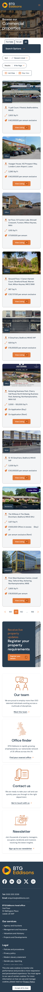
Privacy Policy (29, 981)
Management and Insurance (14, 929)
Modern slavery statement (14, 957)
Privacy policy (9, 953)
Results (7, 65)
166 (32, 612)
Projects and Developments (14, 937)
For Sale (9, 42)
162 (21, 612)
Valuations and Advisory (13, 933)
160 (10, 612)
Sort (6, 58)
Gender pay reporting (12, 961)
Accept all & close (21, 988)
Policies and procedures (13, 949)
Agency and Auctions (12, 925)
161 (16, 612)
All (26, 42)
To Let (19, 42)
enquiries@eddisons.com (18, 898)
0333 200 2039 (12, 894)
